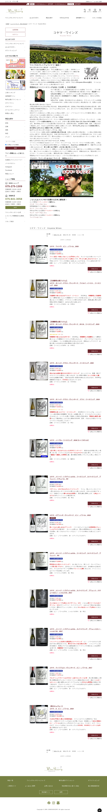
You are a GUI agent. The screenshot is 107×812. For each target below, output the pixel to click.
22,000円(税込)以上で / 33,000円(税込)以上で (56, 4)
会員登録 (15, 29)
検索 (15, 148)
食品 (6, 133)
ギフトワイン (9, 103)
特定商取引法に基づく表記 (70, 786)
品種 (6, 126)
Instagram (8, 167)
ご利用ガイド (88, 1)
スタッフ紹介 (9, 221)
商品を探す (49, 17)
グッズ (7, 137)
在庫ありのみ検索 (13, 144)
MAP (15, 207)
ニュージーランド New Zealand (18, 24)
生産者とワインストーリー (13, 160)
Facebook (8, 170)
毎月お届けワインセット (13, 99)
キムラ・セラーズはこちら (38, 212)
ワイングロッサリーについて (14, 17)
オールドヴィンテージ (12, 110)
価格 (6, 130)
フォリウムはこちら (36, 217)
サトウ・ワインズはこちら (38, 208)
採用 (61, 792)
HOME (7, 24)
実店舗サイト (46, 792)
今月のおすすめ (64, 17)
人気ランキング (10, 92)
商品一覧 (10, 780)
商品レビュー (9, 173)
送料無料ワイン (80, 17)
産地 (6, 123)
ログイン (15, 34)
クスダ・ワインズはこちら (38, 204)
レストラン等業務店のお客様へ (14, 217)
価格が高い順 (67, 235)
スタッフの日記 (97, 17)
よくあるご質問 (98, 1)
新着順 (74, 235)
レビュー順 (81, 235)
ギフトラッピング (11, 50)
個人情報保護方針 (93, 786)
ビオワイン (8, 106)
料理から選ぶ (9, 113)
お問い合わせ (48, 786)
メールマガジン (10, 163)
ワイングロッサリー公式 (13, 212)
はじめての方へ (34, 17)
